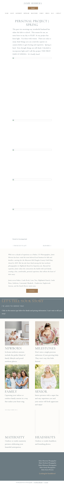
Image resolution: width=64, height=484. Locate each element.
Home (6, 13)
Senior (47, 13)
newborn (13, 348)
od (49, 283)
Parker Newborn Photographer (47, 463)
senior (41, 392)
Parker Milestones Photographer (47, 465)
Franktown (38, 283)
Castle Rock (25, 280)
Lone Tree (34, 280)
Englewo (45, 283)
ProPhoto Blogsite (38, 482)
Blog (52, 13)
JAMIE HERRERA (33, 3)
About (12, 13)
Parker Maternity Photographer (47, 461)
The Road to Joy (20, 246)
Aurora (10, 286)
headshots (45, 437)
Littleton (15, 283)
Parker (18, 280)
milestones (45, 348)
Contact (58, 13)
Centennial (22, 283)
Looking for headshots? (47, 473)
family (11, 392)
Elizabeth (30, 283)
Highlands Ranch (44, 280)
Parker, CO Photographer (41, 254)
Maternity (19, 13)
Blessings (46, 246)
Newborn (26, 13)
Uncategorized (22, 239)
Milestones (34, 13)
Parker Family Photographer (47, 467)
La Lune (46, 482)
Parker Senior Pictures (47, 470)
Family (41, 13)
